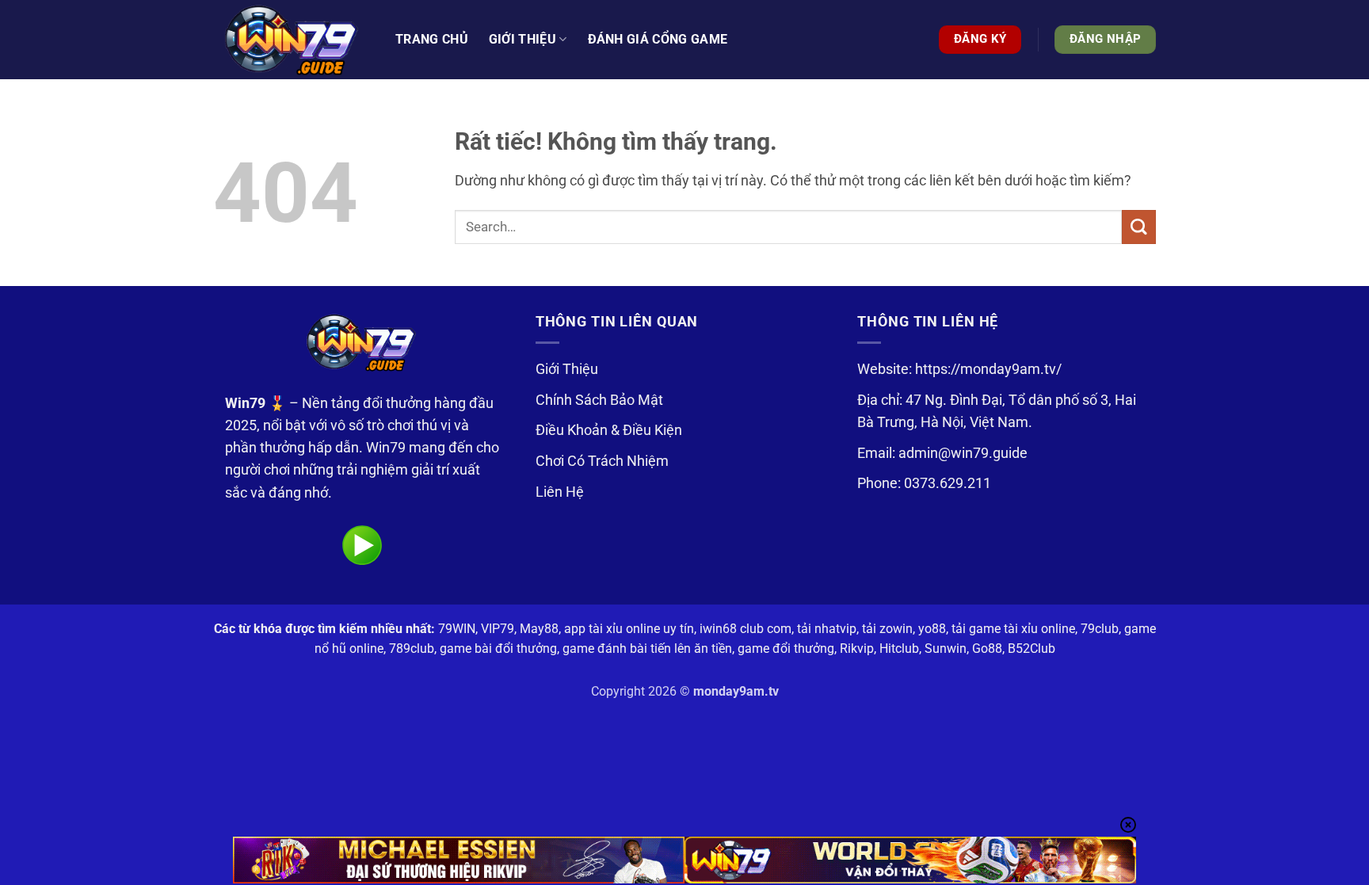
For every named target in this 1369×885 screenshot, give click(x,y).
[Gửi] (1139, 227)
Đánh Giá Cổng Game (658, 39)
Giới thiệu (522, 39)
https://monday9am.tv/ (988, 369)
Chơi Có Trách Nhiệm (602, 461)
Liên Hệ (560, 492)
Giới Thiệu (567, 369)
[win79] (292, 39)
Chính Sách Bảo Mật (599, 400)
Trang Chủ (431, 39)
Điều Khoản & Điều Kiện (609, 430)
